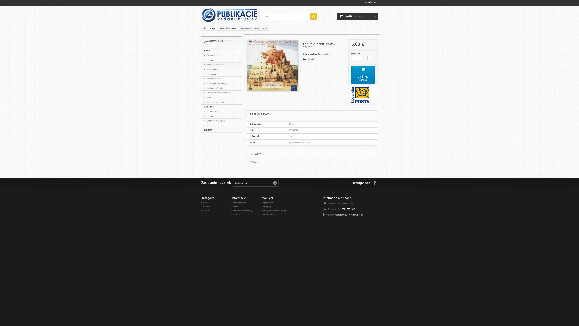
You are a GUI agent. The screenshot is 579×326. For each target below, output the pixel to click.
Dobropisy (266, 207)
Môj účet (267, 198)
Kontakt (235, 207)
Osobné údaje (268, 214)
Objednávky (267, 203)
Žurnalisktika (212, 111)
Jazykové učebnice (215, 65)
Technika (210, 125)
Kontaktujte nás (238, 203)
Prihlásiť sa (370, 2)
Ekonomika (211, 55)
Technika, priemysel (215, 102)
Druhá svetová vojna (215, 121)
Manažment (211, 69)
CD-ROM (208, 130)
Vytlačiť (311, 59)
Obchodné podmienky (241, 210)
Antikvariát (209, 107)
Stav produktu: (310, 54)
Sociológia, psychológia (216, 83)
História (209, 60)
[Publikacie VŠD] (229, 15)
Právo (209, 97)
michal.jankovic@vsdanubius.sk (349, 215)
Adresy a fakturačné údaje (274, 210)
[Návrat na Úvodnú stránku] (204, 28)
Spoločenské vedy (214, 88)
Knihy (207, 51)
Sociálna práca (213, 79)
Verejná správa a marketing (218, 93)
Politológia (211, 74)
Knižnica (235, 214)
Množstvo (355, 54)
